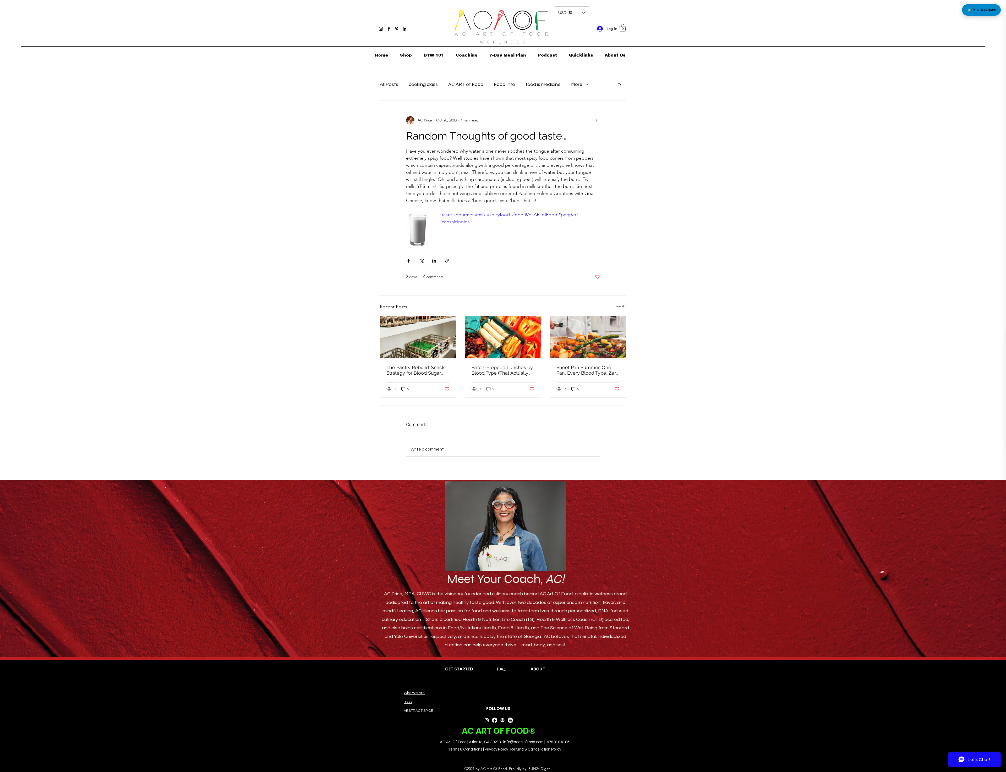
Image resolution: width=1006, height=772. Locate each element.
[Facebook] (388, 28)
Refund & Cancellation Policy (535, 749)
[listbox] (572, 12)
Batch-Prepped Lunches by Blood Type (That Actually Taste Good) (502, 370)
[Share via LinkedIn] (434, 260)
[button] (623, 28)
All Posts (389, 84)
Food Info (504, 84)
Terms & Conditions (465, 749)
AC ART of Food (465, 84)
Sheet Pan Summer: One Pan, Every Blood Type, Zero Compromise (587, 370)
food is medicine (543, 84)
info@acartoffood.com (523, 742)
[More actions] (597, 120)
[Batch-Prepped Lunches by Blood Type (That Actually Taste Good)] (503, 337)
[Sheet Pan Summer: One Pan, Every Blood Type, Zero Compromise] (588, 337)
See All (620, 306)
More (576, 84)
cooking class (423, 84)
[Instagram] (381, 28)
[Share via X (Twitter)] (421, 260)
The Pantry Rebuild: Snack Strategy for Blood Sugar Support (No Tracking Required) (415, 370)
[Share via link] (447, 260)
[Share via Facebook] (408, 260)
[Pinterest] (396, 28)
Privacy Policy (496, 749)
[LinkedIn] (404, 28)
